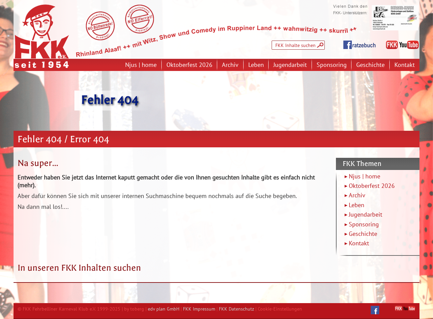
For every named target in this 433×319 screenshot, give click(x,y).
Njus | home (141, 65)
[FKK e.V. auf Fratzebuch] (375, 310)
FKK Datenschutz (236, 308)
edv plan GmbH (163, 308)
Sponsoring (332, 65)
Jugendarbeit (290, 65)
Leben (256, 65)
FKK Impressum (199, 308)
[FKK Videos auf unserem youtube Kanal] (402, 45)
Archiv (230, 65)
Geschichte (370, 65)
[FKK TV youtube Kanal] (405, 308)
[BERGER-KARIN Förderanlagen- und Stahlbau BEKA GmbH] (395, 17)
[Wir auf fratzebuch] (359, 45)
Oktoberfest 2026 (189, 65)
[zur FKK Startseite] (42, 31)
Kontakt (404, 65)
